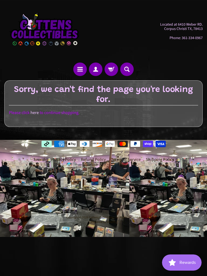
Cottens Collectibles (102, 217)
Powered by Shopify (103, 222)
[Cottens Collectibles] (44, 31)
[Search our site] (127, 69)
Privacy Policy (63, 160)
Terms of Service (126, 160)
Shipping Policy (160, 160)
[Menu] (80, 69)
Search (39, 160)
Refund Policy (93, 160)
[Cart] (111, 69)
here (34, 113)
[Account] (95, 69)
